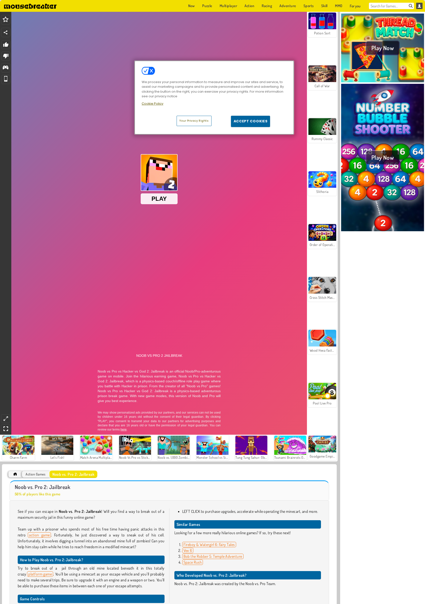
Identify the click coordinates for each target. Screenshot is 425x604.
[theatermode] (5, 418)
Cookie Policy (152, 103)
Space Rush (192, 562)
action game (39, 534)
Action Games (35, 474)
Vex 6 (187, 550)
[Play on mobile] (5, 79)
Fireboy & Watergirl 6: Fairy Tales (209, 544)
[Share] (5, 32)
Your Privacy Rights (194, 121)
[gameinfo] (5, 68)
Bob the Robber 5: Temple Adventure (212, 556)
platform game (40, 574)
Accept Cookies (251, 121)
